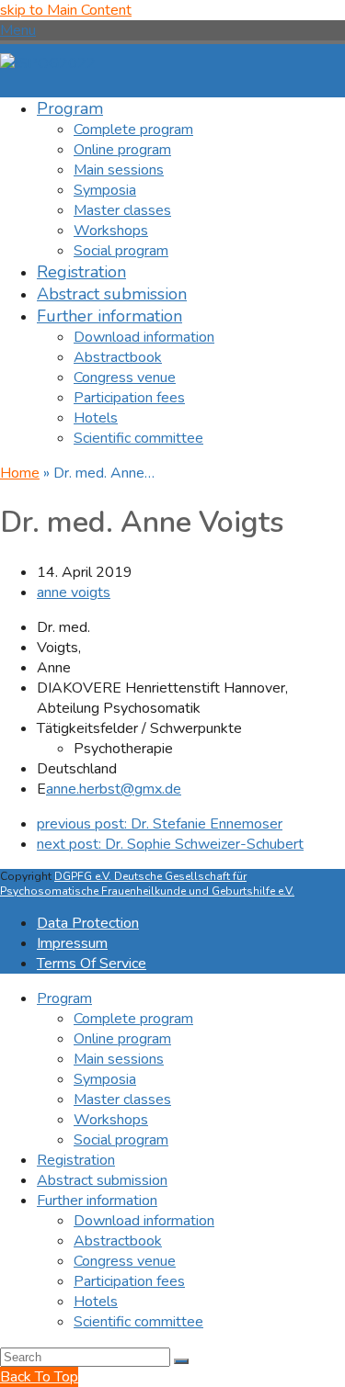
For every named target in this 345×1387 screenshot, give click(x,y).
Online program (122, 1039)
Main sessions (119, 1059)
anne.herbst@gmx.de (113, 789)
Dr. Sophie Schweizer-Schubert (170, 844)
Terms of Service (91, 963)
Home (20, 473)
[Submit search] (181, 1361)
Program (64, 998)
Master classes (122, 1099)
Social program (121, 1140)
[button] (18, 30)
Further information (97, 1200)
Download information (144, 1221)
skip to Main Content (66, 10)
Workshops (111, 1120)
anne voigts (73, 592)
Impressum (72, 943)
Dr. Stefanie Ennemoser (159, 824)
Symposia (105, 1079)
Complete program (133, 1019)
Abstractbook (118, 1241)
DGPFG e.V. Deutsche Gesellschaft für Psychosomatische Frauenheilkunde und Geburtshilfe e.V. (147, 883)
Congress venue (125, 1261)
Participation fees (129, 1281)
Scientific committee (138, 1322)
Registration (76, 1160)
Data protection (88, 923)
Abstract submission (102, 1180)
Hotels (96, 1301)
